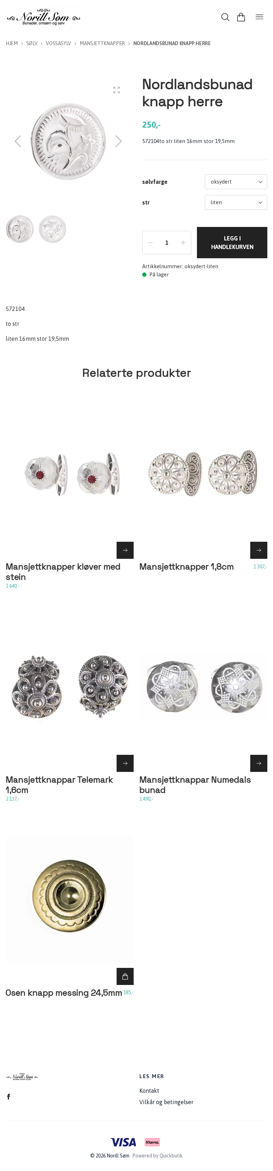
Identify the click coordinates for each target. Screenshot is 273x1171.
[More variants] (125, 550)
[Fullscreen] (116, 90)
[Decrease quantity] (150, 242)
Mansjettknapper (102, 43)
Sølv (32, 43)
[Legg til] (125, 976)
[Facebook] (8, 1097)
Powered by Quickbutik (157, 1156)
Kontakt (149, 1090)
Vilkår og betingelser (166, 1102)
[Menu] (259, 17)
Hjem (12, 43)
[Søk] (225, 17)
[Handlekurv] (241, 17)
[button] (118, 141)
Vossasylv (58, 43)
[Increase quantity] (183, 242)
